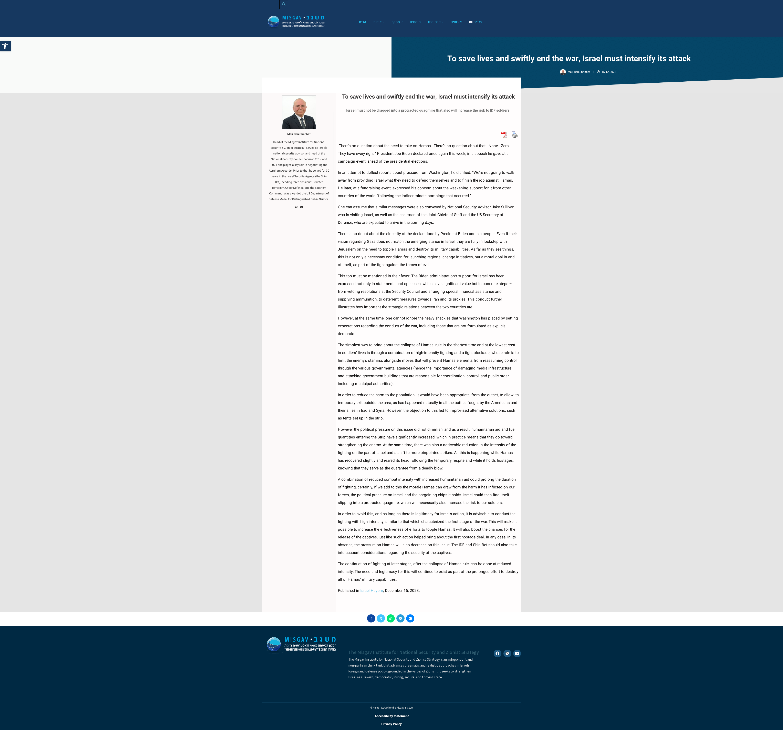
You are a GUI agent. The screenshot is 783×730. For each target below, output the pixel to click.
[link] (5, 46)
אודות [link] (377, 21)
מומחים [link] (415, 21)
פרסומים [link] (434, 21)
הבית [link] (362, 21)
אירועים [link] (456, 21)
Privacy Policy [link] (391, 724)
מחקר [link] (396, 21)
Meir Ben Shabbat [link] (579, 72)
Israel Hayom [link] (371, 591)
